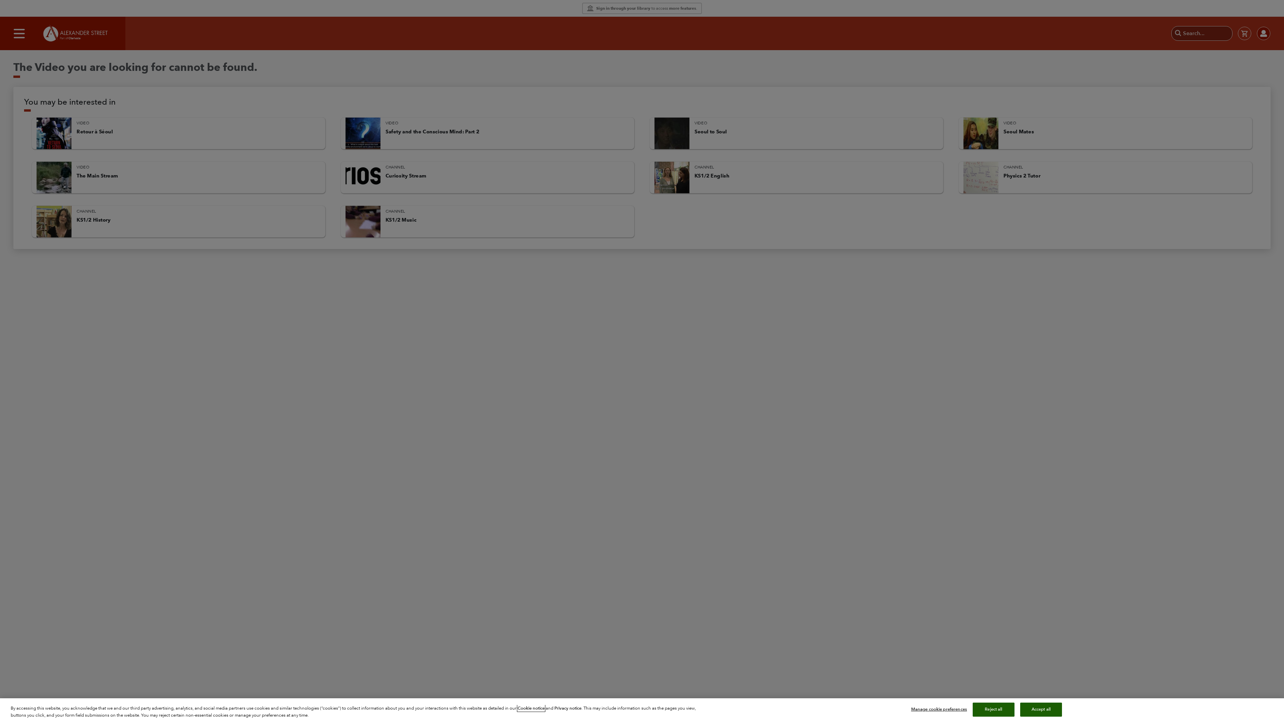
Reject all (993, 709)
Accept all (1041, 709)
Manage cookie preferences (939, 709)
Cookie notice (531, 708)
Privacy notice (567, 708)
